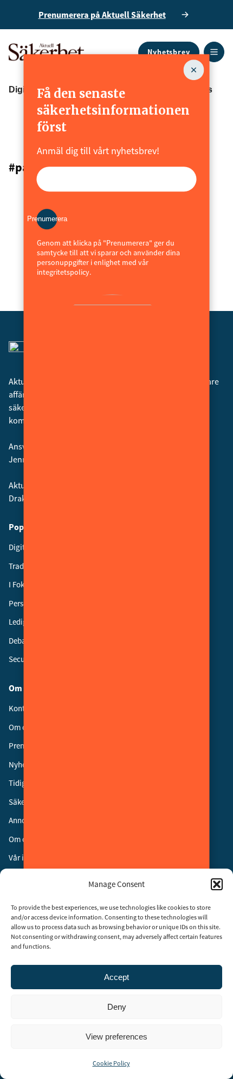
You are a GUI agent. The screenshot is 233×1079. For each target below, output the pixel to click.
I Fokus (20, 584)
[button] (216, 884)
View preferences (116, 1036)
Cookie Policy (111, 1063)
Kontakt (22, 708)
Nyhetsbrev (168, 52)
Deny (116, 1006)
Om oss (21, 727)
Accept (116, 977)
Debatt (20, 641)
